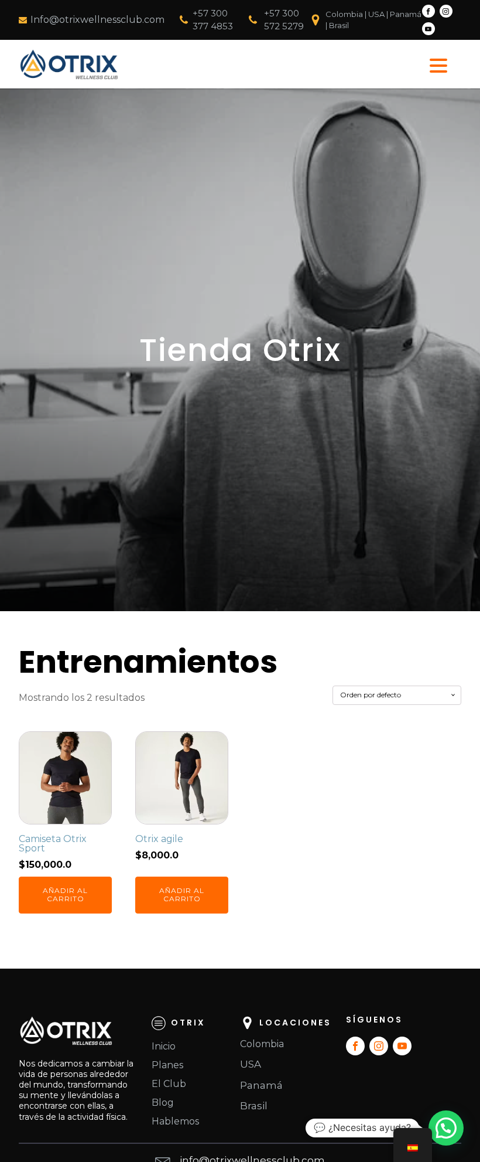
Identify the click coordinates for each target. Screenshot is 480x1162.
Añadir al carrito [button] (65, 894)
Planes (167, 1065)
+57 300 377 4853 (213, 20)
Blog (163, 1102)
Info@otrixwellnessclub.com (97, 19)
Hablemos (175, 1121)
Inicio (164, 1046)
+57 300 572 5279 (284, 20)
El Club (169, 1083)
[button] (446, 1128)
